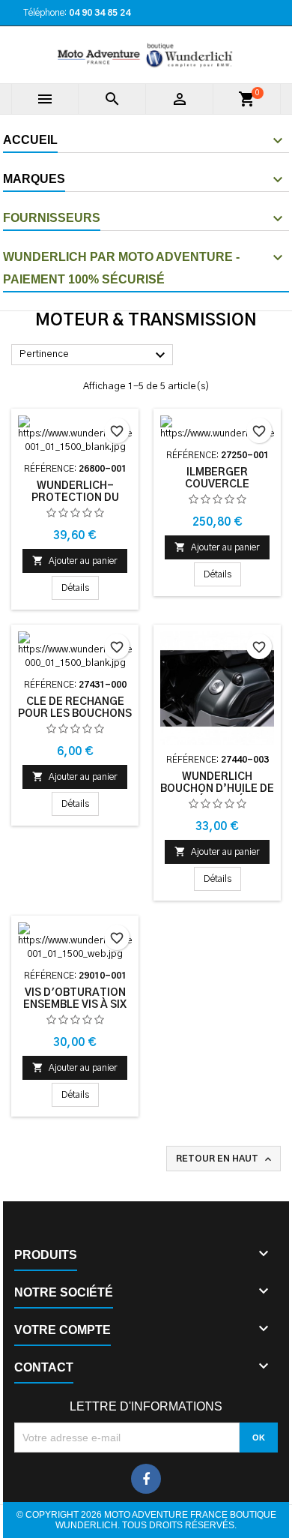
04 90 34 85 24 (99, 12)
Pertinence (94, 355)
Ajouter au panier (75, 560)
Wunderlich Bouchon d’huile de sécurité (217, 789)
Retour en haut (225, 1159)
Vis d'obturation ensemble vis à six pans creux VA (75, 1005)
